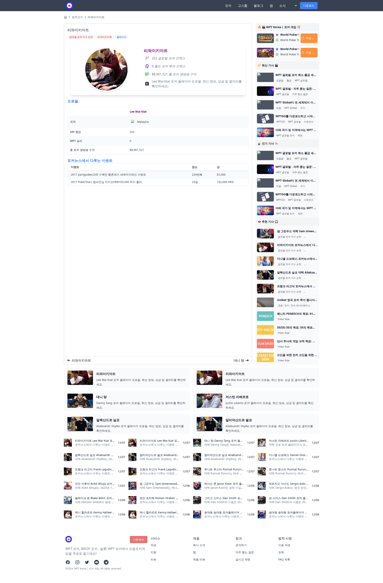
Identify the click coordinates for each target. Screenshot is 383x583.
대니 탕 (239, 360)
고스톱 (242, 5)
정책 (281, 552)
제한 (300, 135)
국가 (302, 108)
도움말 (279, 80)
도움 (278, 108)
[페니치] (265, 316)
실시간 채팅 (243, 559)
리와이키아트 (96, 17)
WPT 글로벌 (301, 80)
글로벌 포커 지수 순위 (289, 236)
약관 (153, 545)
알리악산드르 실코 (314, 278)
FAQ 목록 (284, 559)
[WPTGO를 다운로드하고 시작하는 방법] (265, 118)
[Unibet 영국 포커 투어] (265, 302)
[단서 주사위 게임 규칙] (265, 343)
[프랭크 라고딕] (265, 288)
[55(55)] (265, 330)
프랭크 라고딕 (311, 291)
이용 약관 (284, 545)
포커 (228, 5)
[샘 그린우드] (265, 233)
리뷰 (153, 559)
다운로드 (308, 5)
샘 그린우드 (310, 236)
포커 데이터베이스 (300, 305)
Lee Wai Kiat (138, 111)
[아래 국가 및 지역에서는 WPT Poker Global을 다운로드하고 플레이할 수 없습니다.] (265, 132)
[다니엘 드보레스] (265, 261)
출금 (289, 80)
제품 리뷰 (199, 559)
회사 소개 (199, 545)
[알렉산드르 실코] (265, 275)
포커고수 (77, 17)
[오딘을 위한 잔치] (265, 357)
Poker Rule (284, 319)
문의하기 (241, 545)
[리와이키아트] (265, 247)
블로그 (258, 5)
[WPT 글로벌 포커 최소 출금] (265, 77)
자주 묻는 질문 (300, 94)
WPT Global (290, 108)
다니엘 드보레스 (313, 264)
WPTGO (280, 121)
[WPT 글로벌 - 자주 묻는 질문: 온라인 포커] (265, 91)
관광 (280, 305)
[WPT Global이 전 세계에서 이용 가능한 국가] (265, 105)
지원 (153, 552)
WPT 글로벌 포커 (285, 135)
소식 (282, 5)
